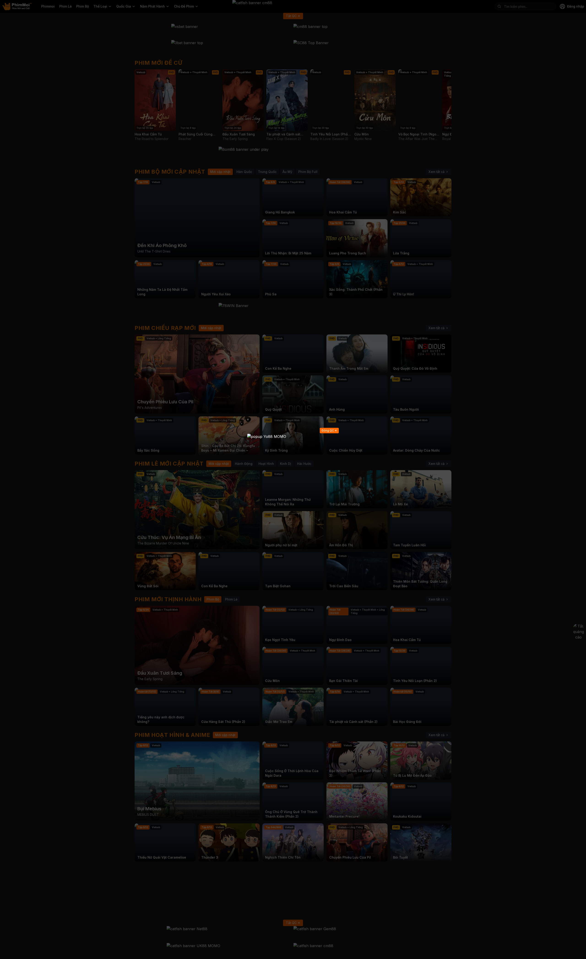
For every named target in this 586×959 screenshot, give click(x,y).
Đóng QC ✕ (329, 430)
